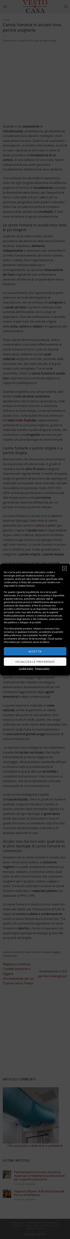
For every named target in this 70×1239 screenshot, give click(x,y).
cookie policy (11, 582)
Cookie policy (26, 668)
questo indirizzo (14, 598)
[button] (64, 568)
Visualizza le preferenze (35, 661)
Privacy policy (42, 668)
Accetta (35, 651)
